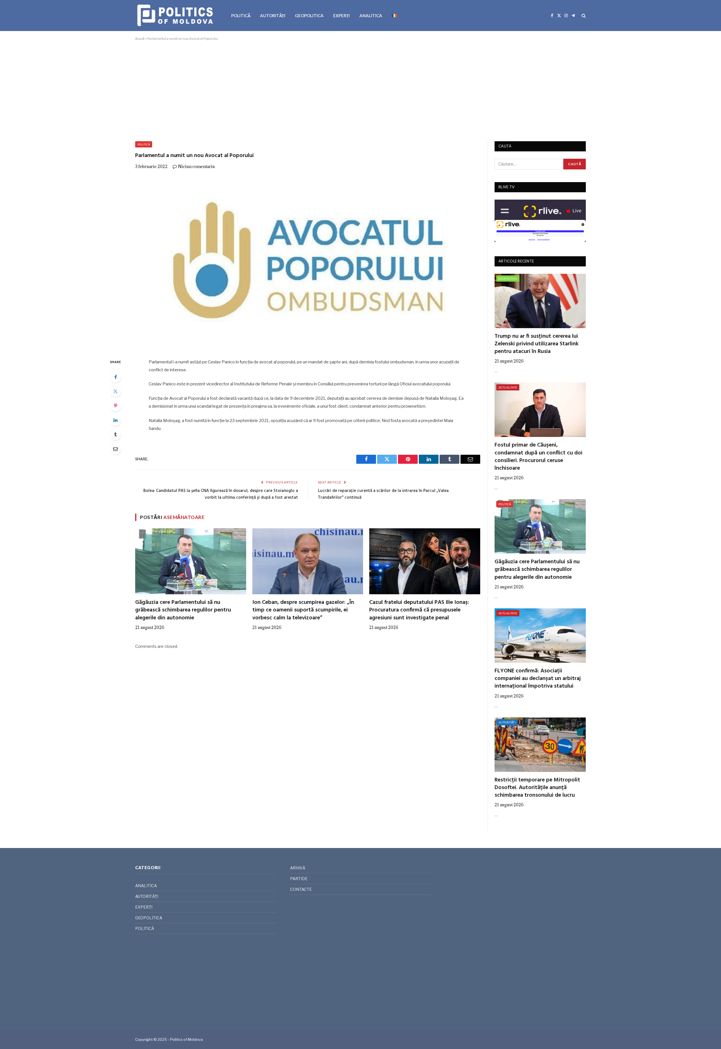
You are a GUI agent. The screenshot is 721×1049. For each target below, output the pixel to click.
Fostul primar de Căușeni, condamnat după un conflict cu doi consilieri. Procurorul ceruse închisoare (538, 456)
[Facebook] (115, 377)
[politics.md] (176, 15)
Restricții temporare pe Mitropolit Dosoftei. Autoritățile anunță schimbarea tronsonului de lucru (537, 788)
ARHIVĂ (297, 867)
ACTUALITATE (508, 387)
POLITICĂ (240, 15)
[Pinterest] (115, 405)
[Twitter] (115, 391)
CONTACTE (301, 889)
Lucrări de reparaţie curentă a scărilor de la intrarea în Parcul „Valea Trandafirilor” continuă (383, 494)
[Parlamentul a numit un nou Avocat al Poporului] (307, 262)
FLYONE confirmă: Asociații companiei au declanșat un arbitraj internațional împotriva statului (538, 678)
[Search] (583, 15)
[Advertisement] (360, 89)
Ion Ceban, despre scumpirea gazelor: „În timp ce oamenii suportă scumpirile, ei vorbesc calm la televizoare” (303, 610)
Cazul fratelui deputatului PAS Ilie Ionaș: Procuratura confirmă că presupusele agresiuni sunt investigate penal (419, 610)
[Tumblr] (115, 434)
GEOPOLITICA (309, 15)
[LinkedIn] (115, 420)
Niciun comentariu (196, 166)
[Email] (115, 448)
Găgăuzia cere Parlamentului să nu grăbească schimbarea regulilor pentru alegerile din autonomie (183, 610)
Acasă (139, 38)
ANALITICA (370, 15)
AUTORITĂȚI (272, 15)
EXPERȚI (341, 15)
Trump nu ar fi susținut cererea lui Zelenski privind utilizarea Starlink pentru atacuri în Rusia (536, 344)
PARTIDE (299, 878)
